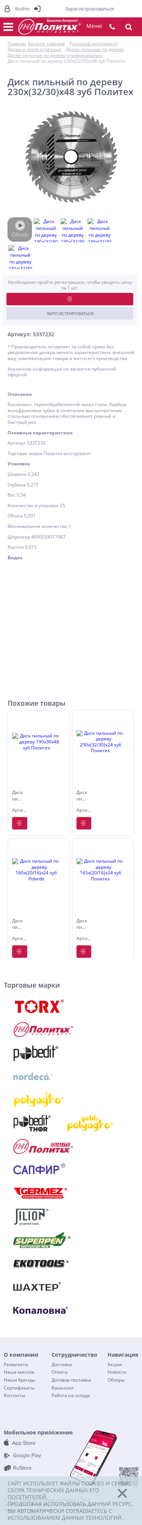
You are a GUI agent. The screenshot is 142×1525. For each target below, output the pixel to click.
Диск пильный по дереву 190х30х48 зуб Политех (17, 796)
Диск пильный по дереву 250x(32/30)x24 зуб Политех (82, 796)
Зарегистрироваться (70, 313)
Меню (94, 25)
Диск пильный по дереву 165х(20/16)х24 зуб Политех (82, 924)
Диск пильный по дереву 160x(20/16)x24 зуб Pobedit (17, 924)
